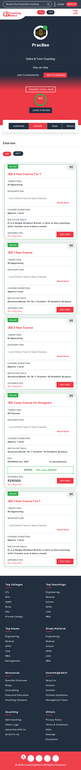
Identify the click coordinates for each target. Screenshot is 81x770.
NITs (7, 597)
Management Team (56, 700)
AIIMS (8, 602)
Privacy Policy (54, 719)
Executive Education (17, 695)
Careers (50, 685)
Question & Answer (16, 680)
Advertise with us (15, 729)
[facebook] (31, 758)
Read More (63, 202)
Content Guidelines (57, 695)
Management (12, 661)
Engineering (53, 592)
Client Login (12, 724)
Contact (50, 690)
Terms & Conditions (57, 724)
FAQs (49, 729)
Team (54, 126)
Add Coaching (13, 719)
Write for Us (12, 734)
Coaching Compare (16, 700)
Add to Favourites (28, 75)
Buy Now (65, 480)
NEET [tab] (18, 153)
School (49, 602)
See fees (65, 234)
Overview (18, 126)
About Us (51, 680)
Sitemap (50, 734)
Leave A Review (41, 110)
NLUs (8, 606)
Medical (50, 597)
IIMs (7, 611)
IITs (7, 592)
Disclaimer (52, 739)
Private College (14, 616)
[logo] (12, 13)
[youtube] (47, 758)
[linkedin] (55, 758)
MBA (48, 616)
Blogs (8, 685)
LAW (48, 611)
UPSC (49, 606)
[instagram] (39, 758)
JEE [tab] (7, 154)
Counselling (12, 690)
